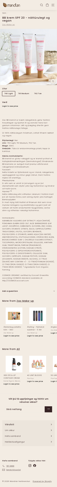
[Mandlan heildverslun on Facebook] (34, 465)
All (18, 349)
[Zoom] (53, 81)
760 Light (8, 93)
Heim (4, 13)
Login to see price (10, 106)
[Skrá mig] (48, 409)
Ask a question (10, 291)
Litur (4, 88)
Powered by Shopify (42, 481)
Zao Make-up (8, 24)
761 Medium (23, 93)
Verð (4, 102)
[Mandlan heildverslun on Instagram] (29, 465)
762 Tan (38, 93)
